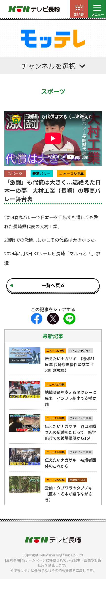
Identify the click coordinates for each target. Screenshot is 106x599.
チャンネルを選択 (48, 66)
